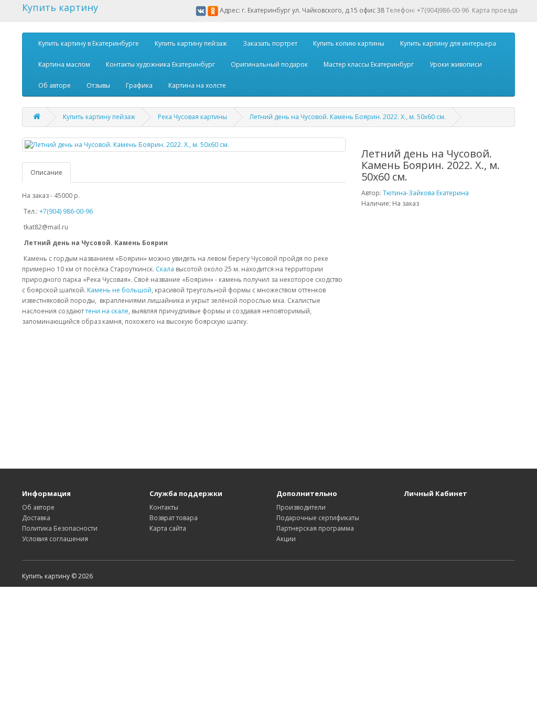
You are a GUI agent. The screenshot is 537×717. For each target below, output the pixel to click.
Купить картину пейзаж (191, 43)
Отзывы (98, 85)
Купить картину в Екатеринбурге (88, 43)
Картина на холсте (197, 85)
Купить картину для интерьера (448, 43)
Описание (46, 172)
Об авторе (54, 85)
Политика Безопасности (60, 528)
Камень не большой (119, 290)
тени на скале (106, 311)
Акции (286, 538)
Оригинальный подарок (269, 64)
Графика (139, 85)
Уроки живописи (455, 64)
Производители (301, 507)
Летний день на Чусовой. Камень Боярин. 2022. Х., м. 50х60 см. (348, 116)
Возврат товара (173, 517)
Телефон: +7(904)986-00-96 (427, 10)
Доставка (36, 517)
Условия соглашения (55, 538)
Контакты (163, 507)
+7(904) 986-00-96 (66, 211)
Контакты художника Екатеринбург (160, 64)
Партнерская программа (315, 528)
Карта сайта (167, 528)
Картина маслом (64, 64)
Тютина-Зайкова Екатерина (426, 192)
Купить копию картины (348, 43)
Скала (165, 269)
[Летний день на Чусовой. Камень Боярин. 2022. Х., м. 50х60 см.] (184, 145)
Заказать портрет (270, 43)
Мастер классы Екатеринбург (369, 64)
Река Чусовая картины (192, 116)
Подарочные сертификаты (317, 517)
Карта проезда (495, 10)
